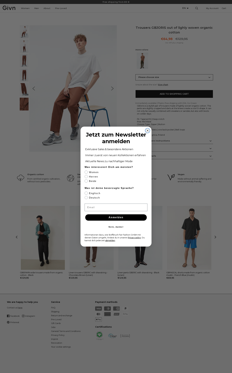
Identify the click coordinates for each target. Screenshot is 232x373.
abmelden (110, 240)
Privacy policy (134, 237)
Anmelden (116, 217)
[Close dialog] (147, 130)
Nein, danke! (116, 227)
